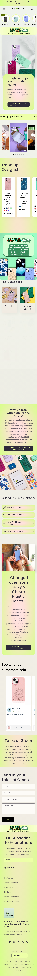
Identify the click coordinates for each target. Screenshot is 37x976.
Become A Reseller (11, 883)
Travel (8, 306)
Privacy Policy (9, 887)
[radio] (4, 208)
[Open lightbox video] (18, 137)
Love (8, 364)
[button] (4, 8)
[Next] (32, 135)
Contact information (27, 964)
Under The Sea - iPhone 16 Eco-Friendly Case (23, 198)
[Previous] (4, 135)
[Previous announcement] (4, 3)
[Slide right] (23, 225)
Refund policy (19, 970)
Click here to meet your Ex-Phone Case (18, 448)
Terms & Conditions (12, 897)
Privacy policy (14, 964)
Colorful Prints (9, 338)
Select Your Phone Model (18, 104)
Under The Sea (27, 338)
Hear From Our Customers (18, 647)
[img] (18, 704)
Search (7, 873)
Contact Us (8, 878)
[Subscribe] (30, 860)
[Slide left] (14, 225)
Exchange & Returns (12, 901)
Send (8, 819)
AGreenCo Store (17, 962)
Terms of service (13, 967)
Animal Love (27, 307)
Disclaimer (8, 892)
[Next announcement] (33, 3)
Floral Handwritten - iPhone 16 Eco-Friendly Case (8, 199)
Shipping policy (26, 967)
